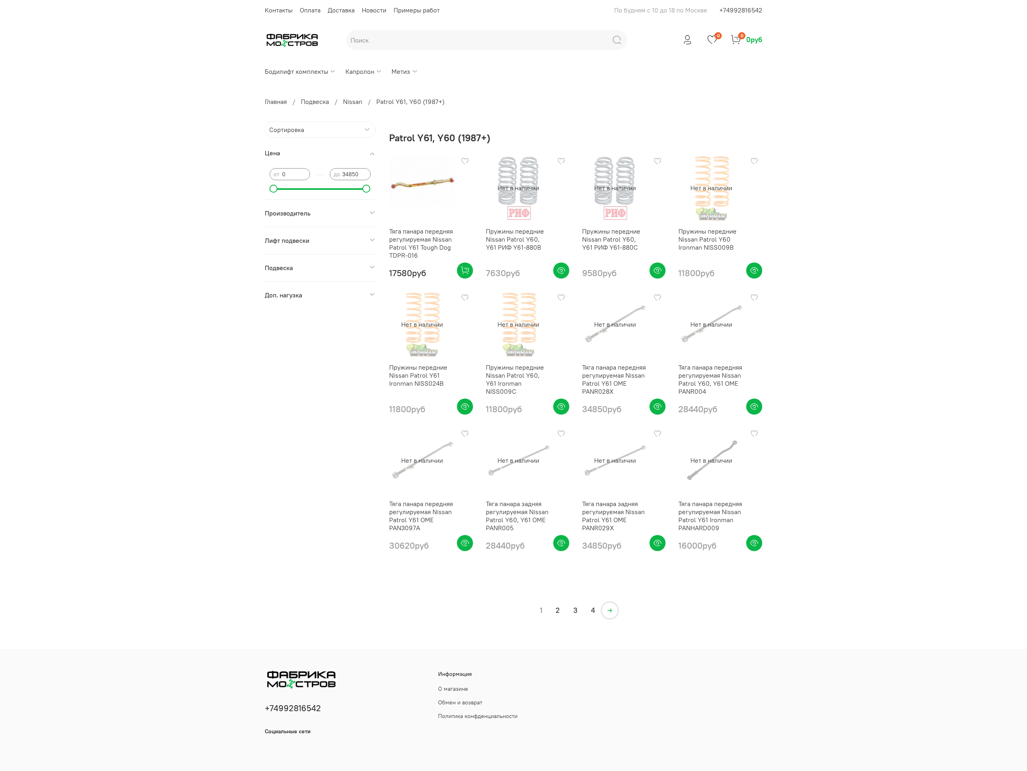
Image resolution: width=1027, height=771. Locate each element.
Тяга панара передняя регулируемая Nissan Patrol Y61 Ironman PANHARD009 (710, 516)
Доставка (341, 10)
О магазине (453, 688)
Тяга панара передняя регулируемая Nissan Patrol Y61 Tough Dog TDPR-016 (421, 243)
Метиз (401, 71)
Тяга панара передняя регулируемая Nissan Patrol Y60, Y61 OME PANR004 (710, 379)
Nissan (352, 102)
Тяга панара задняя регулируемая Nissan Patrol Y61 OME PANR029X (613, 516)
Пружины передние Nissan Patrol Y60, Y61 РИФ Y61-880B (515, 239)
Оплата (310, 10)
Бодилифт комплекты (296, 71)
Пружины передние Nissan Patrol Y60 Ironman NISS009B (707, 239)
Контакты (278, 10)
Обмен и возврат (460, 702)
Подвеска (315, 102)
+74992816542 (740, 10)
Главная (276, 102)
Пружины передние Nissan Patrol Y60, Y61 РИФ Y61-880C (611, 239)
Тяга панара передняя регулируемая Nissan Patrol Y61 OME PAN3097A (421, 516)
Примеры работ (417, 10)
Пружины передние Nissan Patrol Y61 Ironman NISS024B (418, 375)
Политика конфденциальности (478, 716)
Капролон (359, 71)
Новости (374, 10)
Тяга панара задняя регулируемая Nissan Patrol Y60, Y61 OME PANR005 (517, 516)
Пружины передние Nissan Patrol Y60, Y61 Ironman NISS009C (515, 379)
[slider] (274, 189)
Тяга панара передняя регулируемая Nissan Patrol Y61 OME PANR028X (614, 379)
